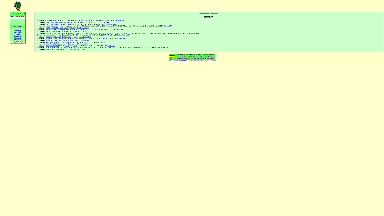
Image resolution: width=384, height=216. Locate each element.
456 (97, 33)
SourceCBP (168, 26)
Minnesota (49, 33)
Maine (48, 29)
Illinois (48, 24)
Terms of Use (17, 39)
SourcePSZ (85, 28)
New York (49, 38)
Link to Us (17, 38)
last (64, 20)
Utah (47, 46)
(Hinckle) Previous (205, 13)
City (63, 33)
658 (75, 47)
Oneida (72, 38)
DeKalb (76, 24)
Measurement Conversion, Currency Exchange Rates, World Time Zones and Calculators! (192, 60)
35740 (160, 47)
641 (98, 26)
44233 (78, 44)
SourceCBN (120, 20)
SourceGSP (106, 22)
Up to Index (18, 32)
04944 (78, 31)
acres (148, 26)
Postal (61, 28)
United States (84, 20)
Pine (77, 35)
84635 (77, 49)
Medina (68, 42)
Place (61, 22)
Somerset (70, 29)
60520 (79, 28)
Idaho (47, 22)
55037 (81, 37)
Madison (69, 22)
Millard (75, 46)
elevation (104, 29)
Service (66, 28)
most (56, 20)
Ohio (47, 42)
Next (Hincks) (214, 13)
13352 (81, 40)
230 (95, 47)
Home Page (18, 31)
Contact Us (18, 36)
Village (62, 26)
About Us (17, 34)
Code (73, 28)
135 (110, 29)
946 (77, 33)
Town (60, 47)
